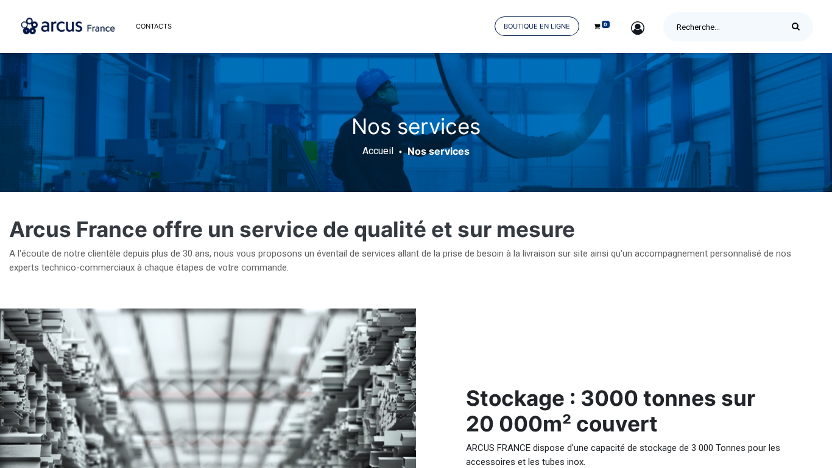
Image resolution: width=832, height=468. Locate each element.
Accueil (377, 151)
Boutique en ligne (537, 26)
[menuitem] (154, 26)
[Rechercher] (798, 26)
